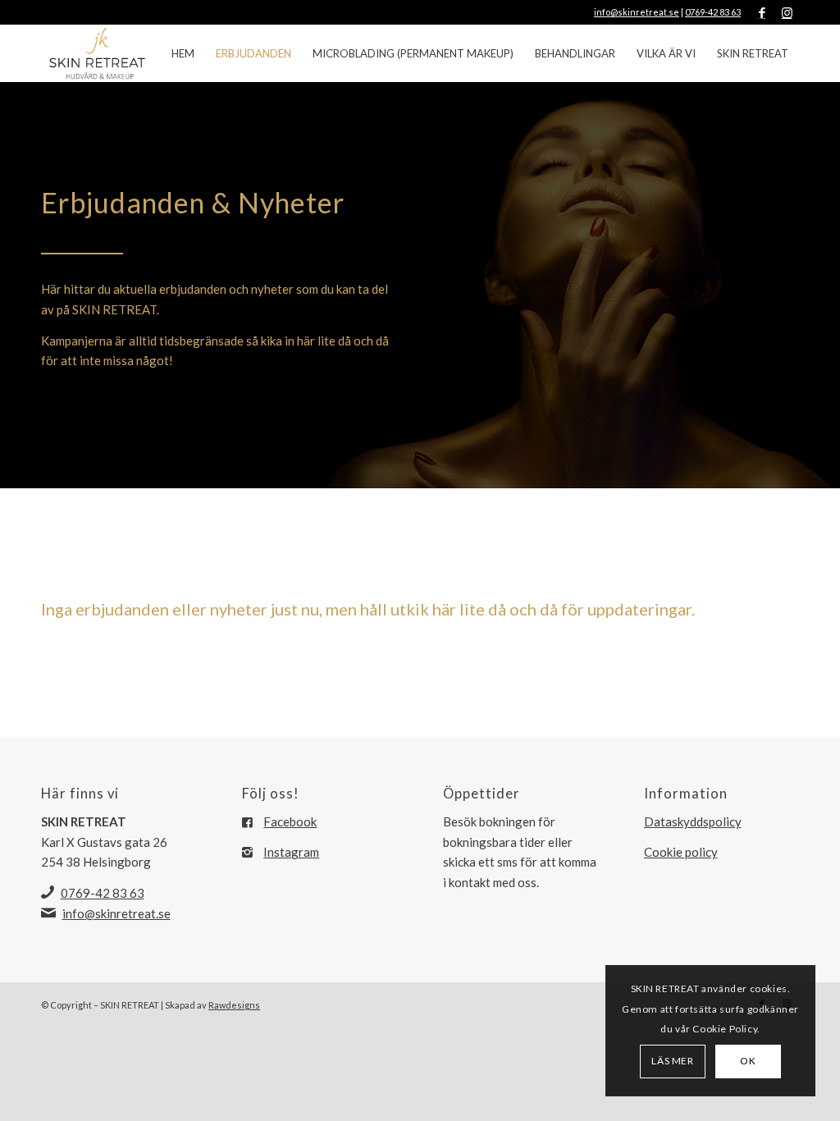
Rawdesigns (234, 1005)
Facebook (290, 821)
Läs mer (672, 1061)
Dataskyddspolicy (693, 821)
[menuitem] (183, 53)
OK (748, 1061)
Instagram (291, 851)
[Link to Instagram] (786, 12)
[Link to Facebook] (762, 12)
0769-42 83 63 (713, 12)
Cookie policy (681, 851)
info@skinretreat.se (636, 12)
